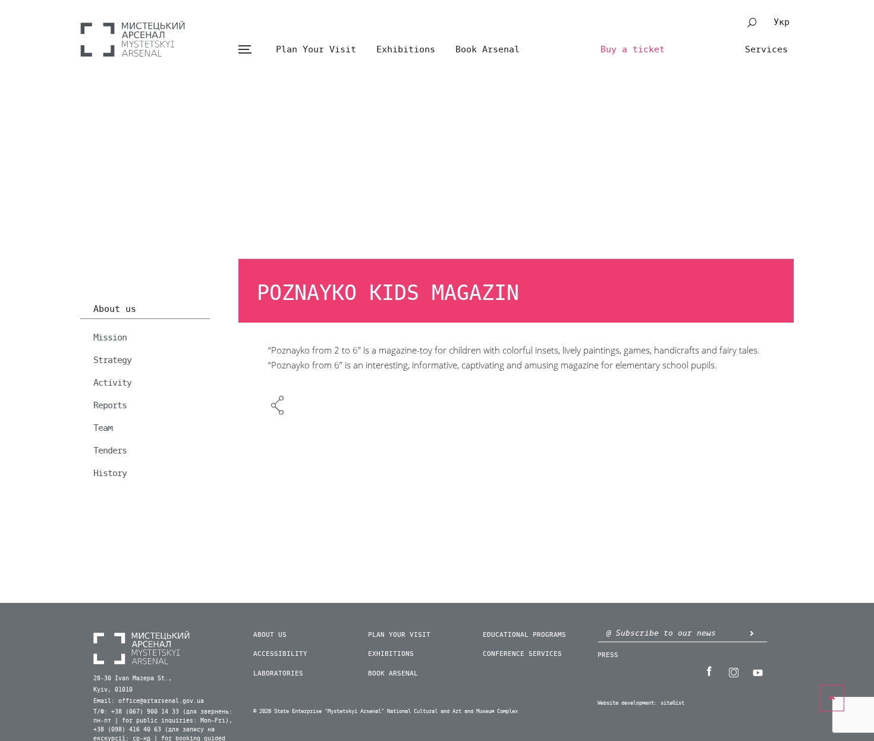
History (110, 473)
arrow (751, 633)
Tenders (110, 450)
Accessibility (280, 653)
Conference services (522, 653)
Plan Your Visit (316, 49)
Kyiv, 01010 (113, 690)
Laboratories (278, 673)
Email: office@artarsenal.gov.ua (148, 701)
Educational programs (524, 634)
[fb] (709, 671)
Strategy (112, 360)
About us (114, 309)
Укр (782, 22)
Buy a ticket (633, 49)
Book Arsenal (487, 49)
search (752, 22)
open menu (244, 49)
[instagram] (733, 671)
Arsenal (132, 39)
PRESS (608, 655)
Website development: (627, 703)
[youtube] (757, 671)
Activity (112, 382)
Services (766, 49)
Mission (110, 337)
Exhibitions (405, 49)
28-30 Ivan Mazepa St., (132, 678)
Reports (110, 405)
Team (102, 427)
